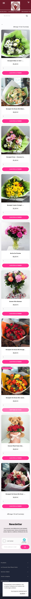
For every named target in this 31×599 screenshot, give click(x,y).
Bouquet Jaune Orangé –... (15, 205)
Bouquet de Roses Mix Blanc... (15, 109)
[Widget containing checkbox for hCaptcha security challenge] (15, 541)
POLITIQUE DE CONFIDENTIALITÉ (19, 591)
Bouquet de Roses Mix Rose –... (15, 494)
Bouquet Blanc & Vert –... (16, 61)
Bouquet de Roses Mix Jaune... (15, 398)
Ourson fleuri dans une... (15, 446)
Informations (5, 581)
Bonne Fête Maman (15, 301)
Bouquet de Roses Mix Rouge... (15, 350)
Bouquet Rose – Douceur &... (15, 157)
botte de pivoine (15, 253)
